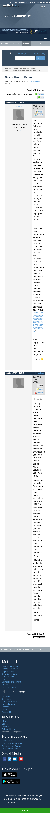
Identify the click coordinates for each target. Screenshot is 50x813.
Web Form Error (36, 70)
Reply (40, 112)
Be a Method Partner (11, 748)
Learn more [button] (10, 802)
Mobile (5, 684)
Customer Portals (9, 687)
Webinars (17, 44)
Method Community (13, 68)
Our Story (6, 696)
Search (41, 58)
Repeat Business (9, 671)
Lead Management (10, 666)
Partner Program (30, 2)
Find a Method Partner (11, 746)
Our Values (6, 699)
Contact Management (11, 682)
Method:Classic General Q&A (16, 70)
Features (6, 679)
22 (21, 130)
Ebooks (5, 724)
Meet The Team (9, 704)
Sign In (42, 6)
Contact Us (7, 712)
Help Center (6, 44)
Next (42, 97)
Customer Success (10, 701)
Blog (11, 2)
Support (40, 2)
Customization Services (12, 743)
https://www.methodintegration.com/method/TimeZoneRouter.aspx (38, 322)
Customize (46, 2)
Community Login (19, 53)
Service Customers (10, 668)
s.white (19, 106)
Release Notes (37, 44)
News (4, 709)
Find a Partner (19, 2)
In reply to (39, 373)
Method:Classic (29, 68)
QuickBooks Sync (9, 674)
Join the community (37, 53)
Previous (41, 94)
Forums (26, 44)
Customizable (8, 676)
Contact (40, 115)
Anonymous (36, 81)
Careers (5, 707)
